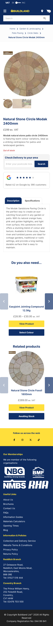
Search (41, 164)
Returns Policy (10, 554)
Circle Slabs (32, 33)
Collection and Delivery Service (19, 540)
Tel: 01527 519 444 (13, 577)
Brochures (8, 504)
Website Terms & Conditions (17, 545)
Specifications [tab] (32, 200)
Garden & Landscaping (30, 29)
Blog (5, 530)
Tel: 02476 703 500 (13, 601)
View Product (26, 323)
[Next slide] (49, 301)
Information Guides (13, 517)
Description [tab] (13, 200)
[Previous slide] (4, 301)
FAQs (5, 512)
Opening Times (11, 525)
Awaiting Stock (26, 416)
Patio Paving (17, 33)
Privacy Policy (10, 549)
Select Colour (26, 332)
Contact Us (9, 508)
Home (12, 29)
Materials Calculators (14, 521)
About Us (8, 499)
